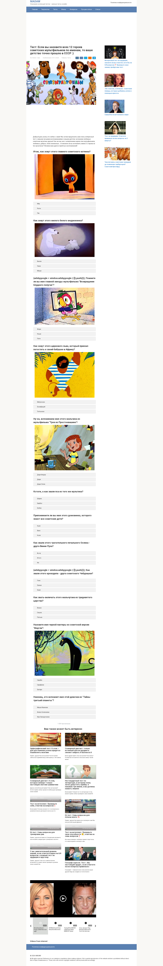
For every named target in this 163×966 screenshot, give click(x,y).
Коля (39, 535)
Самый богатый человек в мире (116, 115)
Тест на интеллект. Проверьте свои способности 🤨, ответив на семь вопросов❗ (79, 834)
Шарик (39, 498)
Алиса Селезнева (43, 712)
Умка (39, 266)
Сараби (39, 680)
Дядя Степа (41, 484)
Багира (39, 689)
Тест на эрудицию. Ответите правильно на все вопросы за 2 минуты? (116, 138)
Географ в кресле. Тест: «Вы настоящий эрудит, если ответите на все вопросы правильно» (80, 865)
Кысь (39, 208)
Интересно (73, 9)
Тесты (55, 9)
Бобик (39, 508)
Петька (39, 617)
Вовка (39, 608)
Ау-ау (39, 553)
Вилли (39, 261)
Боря (39, 590)
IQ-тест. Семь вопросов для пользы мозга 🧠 (77, 816)
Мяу (38, 204)
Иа (38, 563)
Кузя (38, 526)
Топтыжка (40, 411)
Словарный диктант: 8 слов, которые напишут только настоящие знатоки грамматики (44, 783)
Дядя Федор (41, 475)
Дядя (39, 479)
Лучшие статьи (86, 9)
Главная (35, 9)
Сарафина (40, 685)
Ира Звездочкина (43, 717)
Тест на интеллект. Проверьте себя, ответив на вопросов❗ (43, 805)
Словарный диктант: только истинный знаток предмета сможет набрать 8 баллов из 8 (78, 750)
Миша (39, 271)
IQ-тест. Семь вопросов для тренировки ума (42, 833)
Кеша (39, 334)
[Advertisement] (81, 26)
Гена (38, 580)
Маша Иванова (42, 707)
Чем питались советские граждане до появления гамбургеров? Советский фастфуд (118, 164)
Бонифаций (41, 407)
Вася (38, 531)
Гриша (39, 585)
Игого (39, 558)
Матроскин (41, 402)
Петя (38, 339)
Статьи (97, 9)
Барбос (39, 503)
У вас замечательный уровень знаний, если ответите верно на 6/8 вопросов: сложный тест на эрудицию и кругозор (45, 854)
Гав (38, 213)
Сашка (39, 612)
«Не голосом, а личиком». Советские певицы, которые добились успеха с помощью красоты (118, 91)
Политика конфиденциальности (120, 2)
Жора (39, 329)
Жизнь (63, 9)
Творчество (45, 9)
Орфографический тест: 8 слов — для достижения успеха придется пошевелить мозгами (45, 750)
